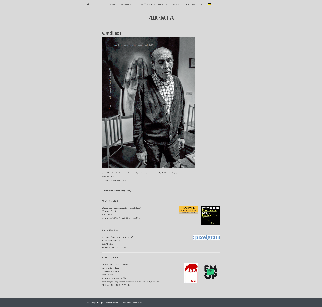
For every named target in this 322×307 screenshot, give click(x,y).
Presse (202, 4)
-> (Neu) (116, 190)
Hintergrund (172, 4)
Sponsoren (191, 4)
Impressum (137, 302)
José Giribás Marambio (110, 302)
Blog (160, 4)
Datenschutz (126, 302)
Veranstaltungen (146, 4)
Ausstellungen (127, 4)
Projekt (112, 4)
